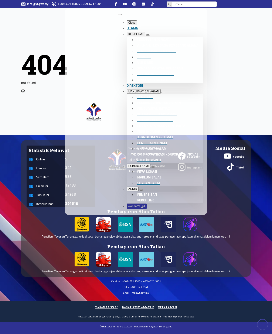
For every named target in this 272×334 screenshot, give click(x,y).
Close (131, 22)
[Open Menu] (120, 14)
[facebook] (116, 4)
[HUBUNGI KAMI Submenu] (153, 167)
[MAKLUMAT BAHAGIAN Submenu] (163, 92)
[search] (169, 4)
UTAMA (132, 28)
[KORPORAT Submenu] (148, 35)
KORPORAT (136, 34)
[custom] (143, 4)
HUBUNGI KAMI (138, 166)
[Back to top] (262, 324)
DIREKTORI (135, 85)
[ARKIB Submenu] (141, 190)
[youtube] (125, 4)
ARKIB (132, 189)
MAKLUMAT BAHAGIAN (143, 91)
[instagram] (134, 4)
